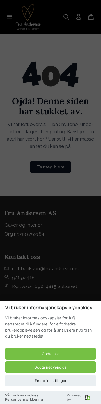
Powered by (74, 397)
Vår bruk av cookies (21, 395)
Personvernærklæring (24, 399)
